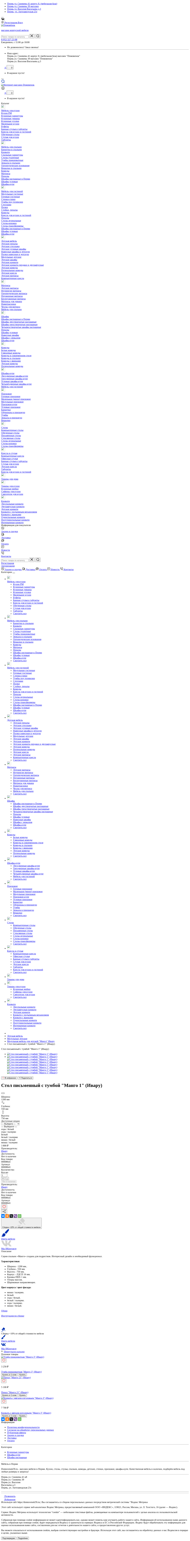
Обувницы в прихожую (25, 905)
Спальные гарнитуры (24, 628)
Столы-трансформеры (24, 702)
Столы (10, 922)
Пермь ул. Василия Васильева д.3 (24, 9)
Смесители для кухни (24, 994)
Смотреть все (20, 613)
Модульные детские (23, 736)
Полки (16, 683)
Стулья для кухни (22, 608)
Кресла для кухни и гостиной (28, 603)
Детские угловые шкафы (25, 728)
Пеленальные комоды (24, 749)
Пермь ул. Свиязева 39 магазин (23, 6)
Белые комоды (20, 837)
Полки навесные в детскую (27, 733)
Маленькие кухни (22, 595)
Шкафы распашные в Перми (27, 652)
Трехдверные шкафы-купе (26, 868)
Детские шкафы (21, 738)
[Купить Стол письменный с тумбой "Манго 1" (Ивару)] (32, 1056)
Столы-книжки (20, 699)
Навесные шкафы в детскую (27, 731)
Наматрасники (20, 786)
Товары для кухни (16, 986)
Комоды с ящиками (23, 848)
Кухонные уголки (22, 592)
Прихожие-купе (21, 897)
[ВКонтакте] (3, 1216)
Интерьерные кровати (24, 1025)
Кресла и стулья (15, 951)
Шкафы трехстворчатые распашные (31, 809)
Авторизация (8, 566)
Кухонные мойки (21, 989)
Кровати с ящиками (23, 1017)
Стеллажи (18, 681)
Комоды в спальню (22, 845)
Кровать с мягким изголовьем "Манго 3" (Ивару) (26, 1413)
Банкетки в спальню (23, 623)
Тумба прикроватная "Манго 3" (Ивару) (21, 1372)
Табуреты (18, 611)
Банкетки (18, 902)
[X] (11, 1216)
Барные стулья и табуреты (26, 600)
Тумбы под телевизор (24, 678)
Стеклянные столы (22, 933)
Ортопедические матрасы (26, 775)
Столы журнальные (23, 697)
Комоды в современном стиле (28, 842)
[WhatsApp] (19, 1216)
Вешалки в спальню (23, 642)
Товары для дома (15, 979)
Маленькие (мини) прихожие (28, 891)
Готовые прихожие (22, 889)
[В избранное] (4, 1206)
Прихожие (12, 886)
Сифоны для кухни (23, 992)
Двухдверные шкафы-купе (26, 865)
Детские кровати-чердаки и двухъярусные (34, 744)
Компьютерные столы (24, 925)
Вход (20, 22)
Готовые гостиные (22, 673)
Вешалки (17, 913)
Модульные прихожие (24, 894)
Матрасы (17, 647)
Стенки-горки (20, 675)
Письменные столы (23, 930)
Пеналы (17, 650)
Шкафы (11, 801)
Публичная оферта (16, 1432)
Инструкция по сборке (12, 1316)
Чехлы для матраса (22, 788)
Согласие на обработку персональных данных (30, 1430)
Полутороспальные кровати (27, 1023)
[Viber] (15, 1216)
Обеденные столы (22, 605)
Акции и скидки (15, 1435)
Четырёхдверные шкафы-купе (28, 873)
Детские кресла (21, 752)
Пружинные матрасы (24, 778)
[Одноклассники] (7, 1216)
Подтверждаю (8, 1538)
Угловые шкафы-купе (24, 871)
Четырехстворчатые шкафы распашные (33, 811)
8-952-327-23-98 (9, 39)
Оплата (11, 1440)
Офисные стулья (21, 956)
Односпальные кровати (25, 1020)
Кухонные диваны (22, 589)
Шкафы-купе (19, 658)
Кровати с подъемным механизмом (31, 1015)
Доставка (11, 1438)
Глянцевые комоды (22, 840)
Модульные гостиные (24, 670)
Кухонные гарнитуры (24, 587)
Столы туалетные (22, 631)
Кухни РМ (18, 584)
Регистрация (11, 22)
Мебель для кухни (16, 581)
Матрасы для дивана (23, 783)
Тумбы (16, 907)
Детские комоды (21, 746)
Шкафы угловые (21, 655)
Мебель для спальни (17, 620)
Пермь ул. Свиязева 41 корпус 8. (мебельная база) (32, 3)
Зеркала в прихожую (23, 910)
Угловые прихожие (22, 899)
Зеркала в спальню (22, 636)
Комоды (17, 644)
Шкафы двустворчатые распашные (30, 806)
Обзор (4, 1311)
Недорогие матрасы (23, 772)
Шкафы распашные (17, 1457)
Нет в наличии (8, 1181)
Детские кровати (21, 741)
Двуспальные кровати (24, 1007)
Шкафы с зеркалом (22, 822)
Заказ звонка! (23, 47)
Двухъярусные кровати (24, 1009)
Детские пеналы (21, 723)
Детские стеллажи (22, 725)
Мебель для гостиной (18, 667)
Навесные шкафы (22, 819)
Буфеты (17, 597)
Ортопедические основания (27, 639)
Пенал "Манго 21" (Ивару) (14, 1392)
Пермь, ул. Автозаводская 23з (22, 11)
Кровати (17, 626)
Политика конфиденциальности (23, 1427)
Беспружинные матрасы (25, 780)
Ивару (4, 1151)
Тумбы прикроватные (24, 634)
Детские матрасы (21, 754)
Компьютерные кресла (24, 757)
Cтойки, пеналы (21, 686)
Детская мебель (15, 720)
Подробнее (23, 1538)
